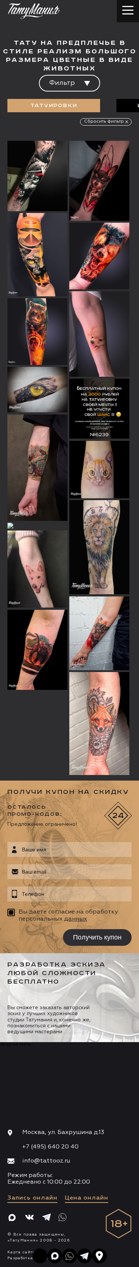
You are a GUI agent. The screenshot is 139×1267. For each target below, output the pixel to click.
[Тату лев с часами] (99, 547)
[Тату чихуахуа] (99, 181)
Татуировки (53, 106)
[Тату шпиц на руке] (99, 334)
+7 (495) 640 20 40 (50, 1147)
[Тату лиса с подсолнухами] (99, 723)
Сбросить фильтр (104, 121)
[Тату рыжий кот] (99, 470)
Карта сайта (21, 1252)
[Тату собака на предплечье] (37, 569)
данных (75, 919)
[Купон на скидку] (99, 409)
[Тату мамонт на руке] (37, 650)
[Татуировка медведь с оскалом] (99, 256)
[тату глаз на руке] (37, 390)
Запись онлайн (32, 1198)
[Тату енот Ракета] (37, 331)
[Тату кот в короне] (99, 633)
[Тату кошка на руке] (37, 526)
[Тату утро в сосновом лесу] (37, 468)
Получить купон (97, 937)
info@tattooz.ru (46, 1161)
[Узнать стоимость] (47, 157)
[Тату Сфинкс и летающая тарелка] (37, 254)
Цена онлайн (86, 1198)
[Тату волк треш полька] (37, 176)
